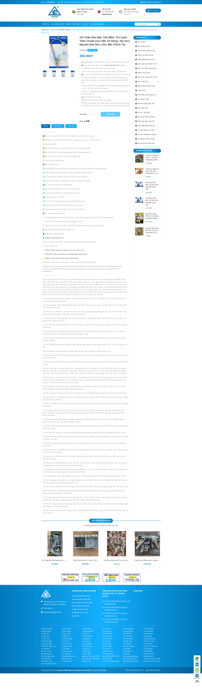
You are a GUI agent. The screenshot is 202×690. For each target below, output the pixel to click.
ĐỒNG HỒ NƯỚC (144, 73)
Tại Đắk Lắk (86, 651)
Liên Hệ (76, 616)
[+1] (89, 121)
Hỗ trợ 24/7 (106, 9)
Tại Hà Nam (66, 648)
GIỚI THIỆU (76, 24)
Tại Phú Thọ (107, 644)
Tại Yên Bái (127, 644)
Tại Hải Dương (108, 654)
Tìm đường (197, 661)
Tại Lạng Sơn (66, 654)
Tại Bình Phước (87, 636)
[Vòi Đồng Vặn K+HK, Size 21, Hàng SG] (116, 543)
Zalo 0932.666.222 (112, 65)
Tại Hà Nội (126, 648)
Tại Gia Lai (86, 633)
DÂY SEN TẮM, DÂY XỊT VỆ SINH (148, 121)
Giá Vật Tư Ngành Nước (111, 661)
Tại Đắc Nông (87, 629)
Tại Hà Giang (66, 631)
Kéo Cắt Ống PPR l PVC (111, 656)
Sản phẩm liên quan (101, 520)
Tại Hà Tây (65, 641)
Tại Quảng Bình (128, 629)
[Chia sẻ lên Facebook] (87, 121)
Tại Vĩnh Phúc (128, 638)
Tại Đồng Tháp (67, 646)
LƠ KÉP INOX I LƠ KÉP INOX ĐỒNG (148, 130)
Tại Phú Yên (107, 629)
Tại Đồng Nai (107, 631)
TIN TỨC (84, 24)
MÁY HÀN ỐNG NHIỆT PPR (147, 64)
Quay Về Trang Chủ (153, 670)
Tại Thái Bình (107, 638)
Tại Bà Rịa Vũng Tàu (48, 646)
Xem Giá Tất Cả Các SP (134, 670)
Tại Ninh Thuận (128, 646)
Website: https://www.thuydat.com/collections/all (61, 258)
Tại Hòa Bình (45, 648)
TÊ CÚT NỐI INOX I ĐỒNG (147, 134)
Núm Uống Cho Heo (130, 658)
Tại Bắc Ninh (45, 636)
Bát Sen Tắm (86, 661)
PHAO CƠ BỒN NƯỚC (146, 55)
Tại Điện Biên (148, 651)
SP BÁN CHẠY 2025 (144, 151)
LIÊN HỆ (68, 24)
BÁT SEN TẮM (143, 108)
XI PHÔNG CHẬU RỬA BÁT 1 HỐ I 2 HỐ (148, 139)
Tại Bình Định (107, 633)
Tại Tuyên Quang (150, 638)
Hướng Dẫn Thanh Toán (82, 599)
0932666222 (50, 2)
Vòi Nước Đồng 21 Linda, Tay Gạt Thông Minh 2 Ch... (152, 171)
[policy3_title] (120, 11)
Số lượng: (83, 114)
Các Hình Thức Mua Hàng (83, 602)
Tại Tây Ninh (148, 648)
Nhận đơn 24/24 (130, 9)
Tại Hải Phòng (128, 631)
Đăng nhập (146, 2)
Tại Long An (86, 641)
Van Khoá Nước (149, 654)
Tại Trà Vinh (107, 641)
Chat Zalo (197, 667)
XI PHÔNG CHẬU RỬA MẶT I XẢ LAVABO (148, 95)
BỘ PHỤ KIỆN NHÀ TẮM (146, 103)
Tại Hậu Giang (87, 646)
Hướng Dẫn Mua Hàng (82, 596)
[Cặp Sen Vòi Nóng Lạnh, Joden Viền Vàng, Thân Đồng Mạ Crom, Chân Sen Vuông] (147, 543)
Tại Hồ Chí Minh (46, 641)
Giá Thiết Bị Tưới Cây (130, 661)
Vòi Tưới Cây (107, 658)
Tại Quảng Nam (46, 644)
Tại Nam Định (87, 644)
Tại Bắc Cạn (66, 636)
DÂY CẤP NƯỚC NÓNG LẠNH (148, 117)
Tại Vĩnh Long (128, 636)
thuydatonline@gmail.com (52, 612)
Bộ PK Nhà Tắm (46, 661)
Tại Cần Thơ (127, 641)
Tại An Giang (107, 636)
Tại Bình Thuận (149, 641)
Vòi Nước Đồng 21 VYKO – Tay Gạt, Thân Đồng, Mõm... (152, 157)
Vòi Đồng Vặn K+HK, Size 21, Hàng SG (118, 560)
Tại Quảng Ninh (46, 654)
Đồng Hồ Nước (149, 656)
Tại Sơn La (86, 648)
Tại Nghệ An (86, 638)
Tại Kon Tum (45, 638)
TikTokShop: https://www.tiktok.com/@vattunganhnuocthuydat (66, 254)
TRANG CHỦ (46, 24)
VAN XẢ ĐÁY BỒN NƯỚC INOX (148, 51)
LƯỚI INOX (142, 90)
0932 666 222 (48, 608)
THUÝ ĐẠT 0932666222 (97, 24)
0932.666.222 (107, 14)
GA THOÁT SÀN (143, 99)
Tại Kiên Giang (67, 651)
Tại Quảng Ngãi (67, 638)
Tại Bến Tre (45, 633)
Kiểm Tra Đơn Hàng (81, 609)
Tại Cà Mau (148, 636)
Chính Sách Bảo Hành (81, 606)
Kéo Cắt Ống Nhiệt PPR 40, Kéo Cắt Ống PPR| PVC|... (152, 230)
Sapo (104, 670)
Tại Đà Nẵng (148, 644)
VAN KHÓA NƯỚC (144, 46)
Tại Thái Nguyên (88, 631)
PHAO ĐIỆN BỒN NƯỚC (146, 59)
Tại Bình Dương (46, 629)
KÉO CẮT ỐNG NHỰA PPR (147, 68)
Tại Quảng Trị (128, 651)
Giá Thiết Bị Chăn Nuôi (151, 661)
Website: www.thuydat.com (54, 238)
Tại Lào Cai (107, 648)
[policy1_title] (73, 11)
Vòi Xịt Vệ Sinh (67, 661)
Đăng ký (158, 2)
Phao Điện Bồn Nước (69, 656)
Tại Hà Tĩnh (127, 633)
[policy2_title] (99, 11)
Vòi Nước (126, 654)
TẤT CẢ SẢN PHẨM (57, 24)
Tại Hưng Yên (148, 629)
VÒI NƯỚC (142, 42)
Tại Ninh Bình (148, 633)
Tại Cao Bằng (148, 631)
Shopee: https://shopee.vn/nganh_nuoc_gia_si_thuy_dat (64, 250)
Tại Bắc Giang (46, 631)
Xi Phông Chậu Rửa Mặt (152, 658)
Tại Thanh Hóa (67, 644)
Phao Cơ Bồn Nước (47, 656)
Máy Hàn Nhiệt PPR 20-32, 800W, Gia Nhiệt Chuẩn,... (152, 216)
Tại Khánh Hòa (108, 651)
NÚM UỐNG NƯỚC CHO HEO (148, 86)
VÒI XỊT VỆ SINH (144, 112)
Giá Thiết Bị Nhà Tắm (48, 663)
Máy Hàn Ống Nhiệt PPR (90, 656)
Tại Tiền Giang (46, 651)
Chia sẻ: (83, 121)
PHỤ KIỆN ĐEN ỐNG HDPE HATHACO (148, 126)
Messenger (197, 678)
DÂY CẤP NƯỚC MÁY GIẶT (147, 77)
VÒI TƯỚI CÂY (143, 81)
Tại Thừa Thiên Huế (151, 646)
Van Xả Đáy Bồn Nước (131, 656)
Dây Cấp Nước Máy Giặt (90, 658)
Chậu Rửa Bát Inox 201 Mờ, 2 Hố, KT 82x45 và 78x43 (92, 560)
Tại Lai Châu (86, 654)
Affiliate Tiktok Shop (81, 612)
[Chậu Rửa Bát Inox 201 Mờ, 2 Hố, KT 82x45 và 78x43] (85, 543)
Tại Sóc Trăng (66, 629)
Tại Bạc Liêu (66, 633)
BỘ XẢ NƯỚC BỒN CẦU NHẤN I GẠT (148, 143)
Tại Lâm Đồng (107, 646)
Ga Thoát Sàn (46, 658)
